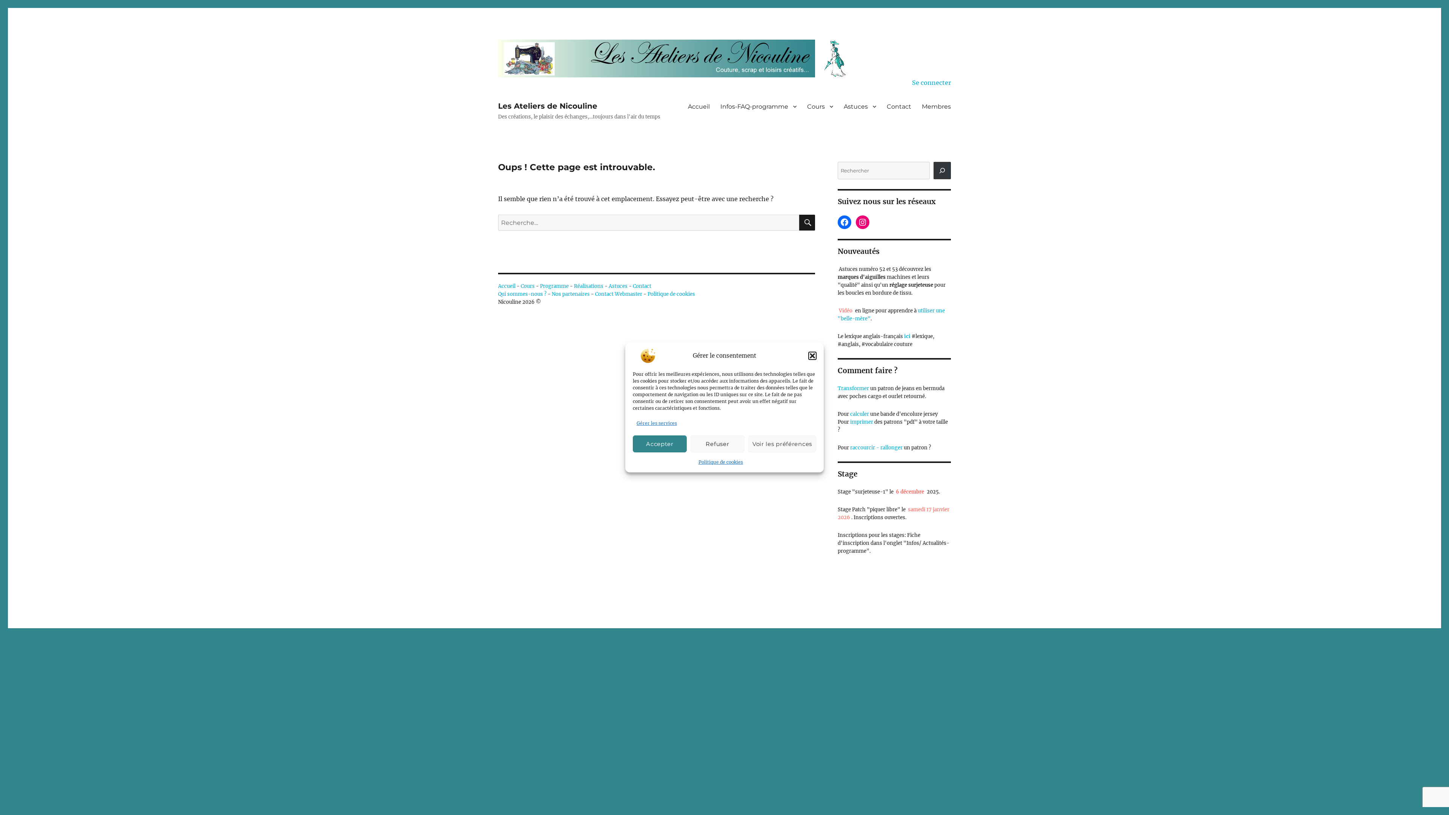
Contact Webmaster (618, 294)
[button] (812, 356)
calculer (859, 414)
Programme (554, 286)
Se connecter (931, 82)
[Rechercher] (942, 170)
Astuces (856, 106)
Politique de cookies (720, 462)
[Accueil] (677, 58)
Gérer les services (657, 423)
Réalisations (588, 286)
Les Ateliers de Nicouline (547, 106)
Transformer (853, 388)
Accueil (699, 106)
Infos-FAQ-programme (754, 106)
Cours (816, 106)
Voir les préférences (782, 443)
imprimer (861, 422)
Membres (936, 106)
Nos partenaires (571, 294)
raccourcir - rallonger (876, 447)
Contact (899, 106)
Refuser (717, 443)
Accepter (660, 443)
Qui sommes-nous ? (522, 294)
